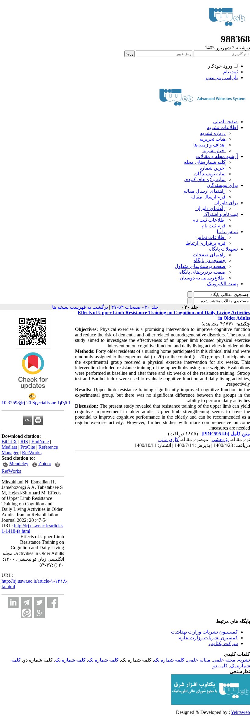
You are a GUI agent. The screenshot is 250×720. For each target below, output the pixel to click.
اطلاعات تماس (210, 237)
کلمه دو (220, 665)
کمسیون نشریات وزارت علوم (208, 637)
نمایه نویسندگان (210, 173)
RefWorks (31, 452)
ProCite (27, 447)
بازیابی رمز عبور (221, 77)
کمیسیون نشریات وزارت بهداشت (204, 631)
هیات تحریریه (212, 139)
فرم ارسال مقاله (208, 196)
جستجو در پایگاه (210, 260)
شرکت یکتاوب (223, 643)
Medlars (9, 447)
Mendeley (18, 463)
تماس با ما (227, 231)
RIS (24, 441)
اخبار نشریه (214, 150)
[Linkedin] (13, 602)
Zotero (44, 463)
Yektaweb (240, 712)
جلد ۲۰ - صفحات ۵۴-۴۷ (135, 307)
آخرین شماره (212, 167)
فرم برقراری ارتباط (206, 243)
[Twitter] (39, 602)
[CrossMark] (33, 391)
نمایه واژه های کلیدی (205, 179)
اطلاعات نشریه (222, 127)
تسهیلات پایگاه (223, 248)
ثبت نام (230, 71)
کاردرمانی (168, 439)
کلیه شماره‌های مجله (205, 162)
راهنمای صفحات (209, 254)
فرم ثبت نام (214, 225)
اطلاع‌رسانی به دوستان (203, 277)
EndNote (40, 441)
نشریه (244, 659)
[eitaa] (26, 613)
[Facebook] (52, 602)
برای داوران (226, 202)
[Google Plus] (39, 613)
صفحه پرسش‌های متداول (200, 266)
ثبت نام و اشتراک (220, 214)
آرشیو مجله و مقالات (217, 156)
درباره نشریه (213, 133)
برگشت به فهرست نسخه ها (80, 307)
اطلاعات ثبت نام (209, 220)
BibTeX (9, 441)
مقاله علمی (198, 659)
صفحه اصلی (225, 121)
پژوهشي (220, 439)
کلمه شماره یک (169, 659)
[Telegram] (26, 602)
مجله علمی (224, 659)
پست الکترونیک (222, 283)
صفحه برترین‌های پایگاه (202, 272)
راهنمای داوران (210, 208)
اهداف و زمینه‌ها (209, 144)
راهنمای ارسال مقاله (205, 191)
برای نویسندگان (222, 185)
